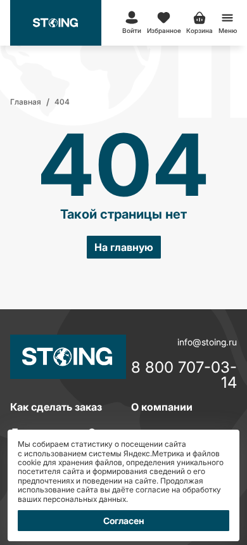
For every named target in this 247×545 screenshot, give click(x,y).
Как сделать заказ (56, 407)
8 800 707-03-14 (184, 375)
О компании (162, 407)
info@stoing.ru (207, 342)
